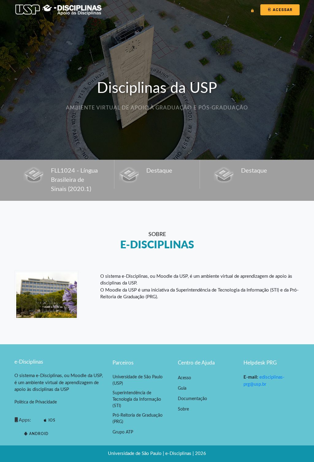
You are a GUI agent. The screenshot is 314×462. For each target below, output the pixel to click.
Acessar (282, 10)
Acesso (184, 378)
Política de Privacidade (35, 402)
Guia (182, 388)
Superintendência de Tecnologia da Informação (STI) (137, 399)
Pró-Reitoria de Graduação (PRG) (138, 418)
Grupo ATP (123, 432)
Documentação (192, 399)
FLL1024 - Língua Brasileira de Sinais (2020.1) (74, 180)
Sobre (183, 409)
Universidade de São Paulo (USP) (138, 380)
